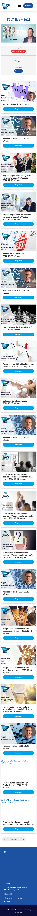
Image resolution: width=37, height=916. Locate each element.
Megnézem (18, 109)
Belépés (28, 6)
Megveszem (18, 70)
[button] (19, 5)
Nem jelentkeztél (18, 51)
